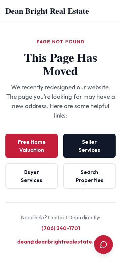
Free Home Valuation (32, 145)
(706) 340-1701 (60, 228)
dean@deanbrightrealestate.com (60, 241)
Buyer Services (31, 176)
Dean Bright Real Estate (47, 10)
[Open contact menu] (103, 244)
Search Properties (90, 176)
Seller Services (89, 145)
